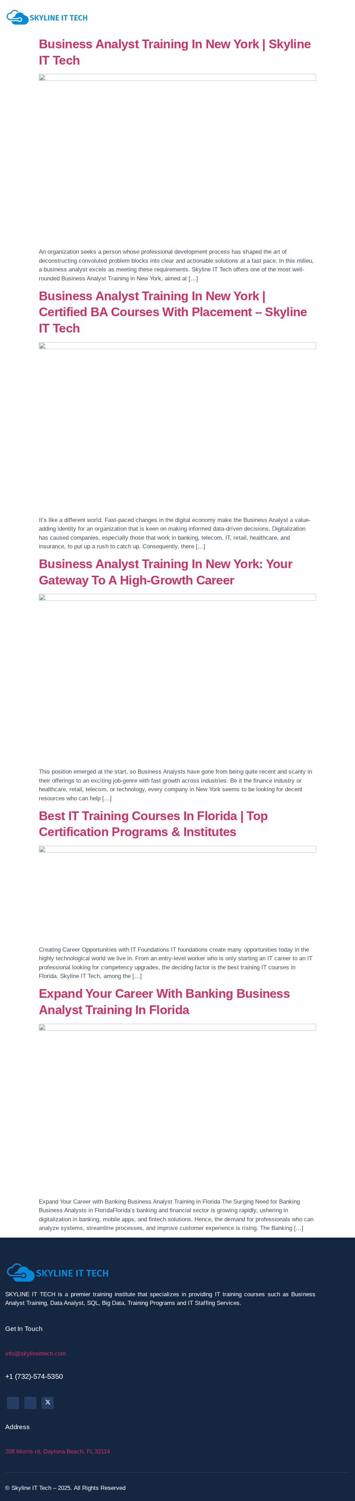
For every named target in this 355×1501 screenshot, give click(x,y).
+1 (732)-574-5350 (34, 1376)
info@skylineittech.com (35, 1353)
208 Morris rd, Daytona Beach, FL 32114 (57, 1451)
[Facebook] (13, 1403)
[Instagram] (30, 1403)
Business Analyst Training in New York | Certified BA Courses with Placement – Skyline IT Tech (173, 312)
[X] (48, 1403)
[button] (344, 17)
